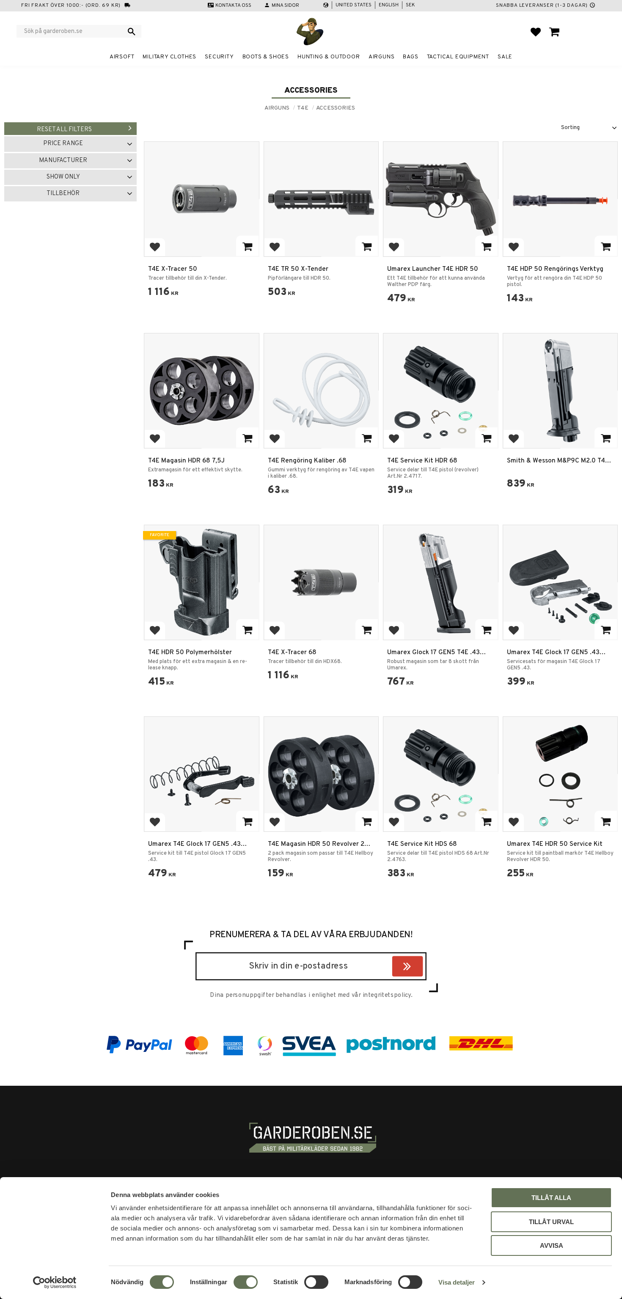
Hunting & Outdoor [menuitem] (328, 57)
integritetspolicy (387, 995)
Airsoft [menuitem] (122, 57)
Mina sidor (285, 5)
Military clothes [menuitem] (169, 57)
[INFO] (605, 437)
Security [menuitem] (219, 57)
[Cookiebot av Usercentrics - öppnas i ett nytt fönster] (55, 1282)
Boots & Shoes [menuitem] (265, 57)
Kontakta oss (233, 5)
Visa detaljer (456, 1282)
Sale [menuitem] (505, 57)
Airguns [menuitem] (382, 57)
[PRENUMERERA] (421, 968)
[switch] (246, 1282)
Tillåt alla (551, 1197)
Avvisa (551, 1245)
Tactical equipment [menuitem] (458, 57)
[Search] (131, 31)
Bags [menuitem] (410, 57)
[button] (536, 31)
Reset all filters (64, 130)
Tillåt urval (551, 1221)
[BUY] (247, 246)
